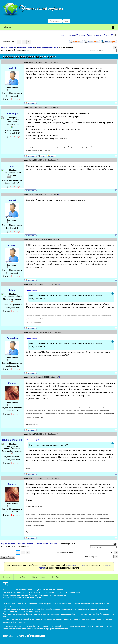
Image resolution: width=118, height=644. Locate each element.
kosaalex (12, 245)
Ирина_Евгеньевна (12, 440)
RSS (113, 35)
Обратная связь (38, 577)
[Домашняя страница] (51, 156)
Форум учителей (8, 47)
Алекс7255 (12, 338)
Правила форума (94, 35)
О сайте (55, 577)
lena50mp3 (12, 113)
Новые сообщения (67, 35)
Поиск (106, 35)
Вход (66, 21)
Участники (80, 35)
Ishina (12, 290)
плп (12, 166)
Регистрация (55, 21)
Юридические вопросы (47, 47)
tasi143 (12, 68)
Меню (7, 27)
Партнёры (21, 577)
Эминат (12, 383)
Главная (6, 577)
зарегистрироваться (77, 565)
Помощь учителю (26, 47)
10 (59, 478)
